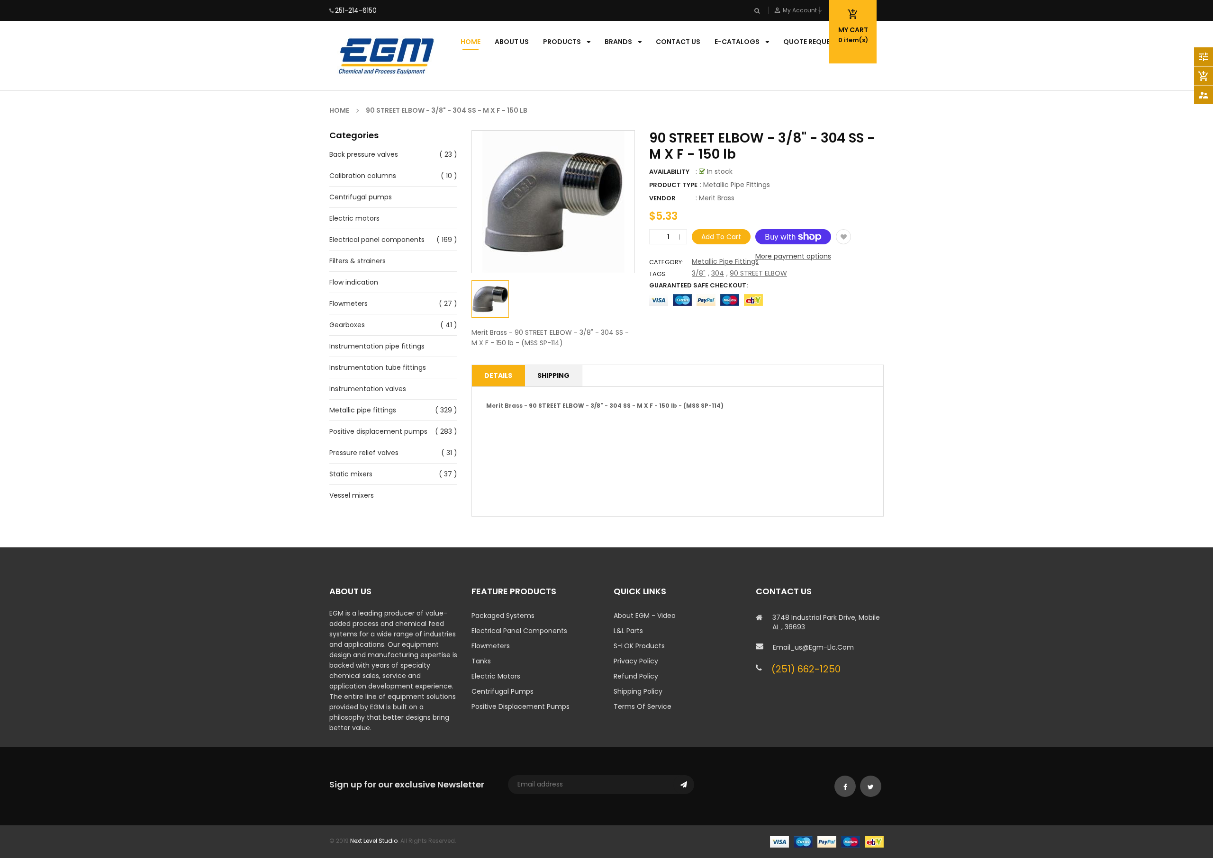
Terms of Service (642, 706)
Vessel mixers (351, 495)
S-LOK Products (639, 646)
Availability (669, 171)
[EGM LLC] (827, 841)
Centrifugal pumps (360, 197)
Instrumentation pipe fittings (377, 346)
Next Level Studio (374, 841)
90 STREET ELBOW (758, 273)
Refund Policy (636, 676)
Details (498, 375)
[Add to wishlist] (843, 236)
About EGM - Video (645, 615)
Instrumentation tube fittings (377, 367)
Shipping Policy (638, 691)
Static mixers (350, 474)
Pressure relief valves (363, 452)
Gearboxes (347, 325)
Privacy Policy (636, 661)
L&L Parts (628, 630)
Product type (673, 184)
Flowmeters (348, 303)
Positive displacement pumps (378, 431)
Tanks (481, 661)
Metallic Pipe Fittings (725, 261)
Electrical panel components (377, 239)
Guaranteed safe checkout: (698, 285)
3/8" (699, 273)
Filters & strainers (357, 261)
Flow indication (353, 282)
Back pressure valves (363, 154)
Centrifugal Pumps (502, 691)
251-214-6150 (356, 10)
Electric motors (354, 218)
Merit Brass (716, 198)
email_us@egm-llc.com (813, 647)
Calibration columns (362, 175)
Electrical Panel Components (519, 630)
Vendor (662, 198)
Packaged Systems (502, 615)
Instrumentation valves (367, 388)
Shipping (553, 375)
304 (717, 273)
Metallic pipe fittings (362, 410)
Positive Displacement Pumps (520, 706)
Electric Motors (495, 676)
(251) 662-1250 (806, 669)
